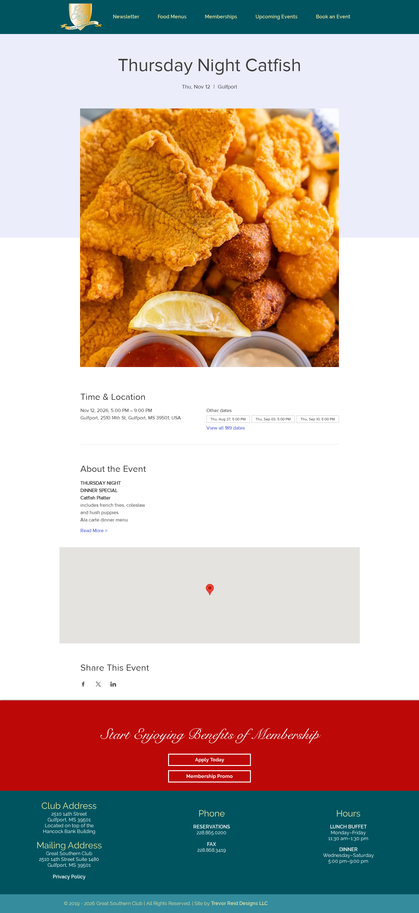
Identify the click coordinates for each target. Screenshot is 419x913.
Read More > (93, 530)
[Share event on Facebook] (83, 684)
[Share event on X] (98, 684)
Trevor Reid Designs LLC (239, 903)
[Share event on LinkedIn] (113, 684)
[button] (172, 17)
